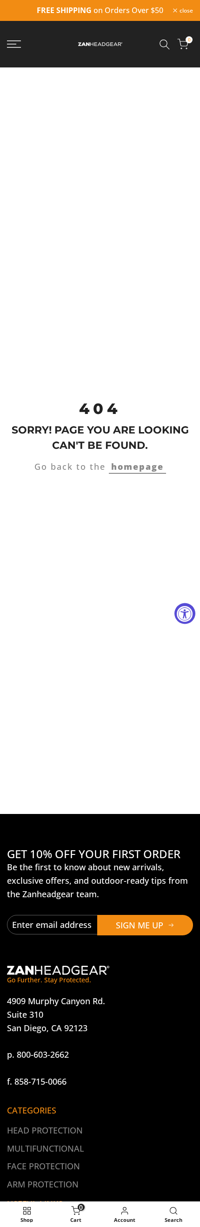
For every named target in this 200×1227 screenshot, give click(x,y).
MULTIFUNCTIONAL (45, 1148)
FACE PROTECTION (43, 1166)
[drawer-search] (165, 44)
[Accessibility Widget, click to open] (184, 613)
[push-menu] (14, 44)
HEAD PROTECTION (45, 1130)
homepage (137, 466)
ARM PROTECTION (43, 1184)
